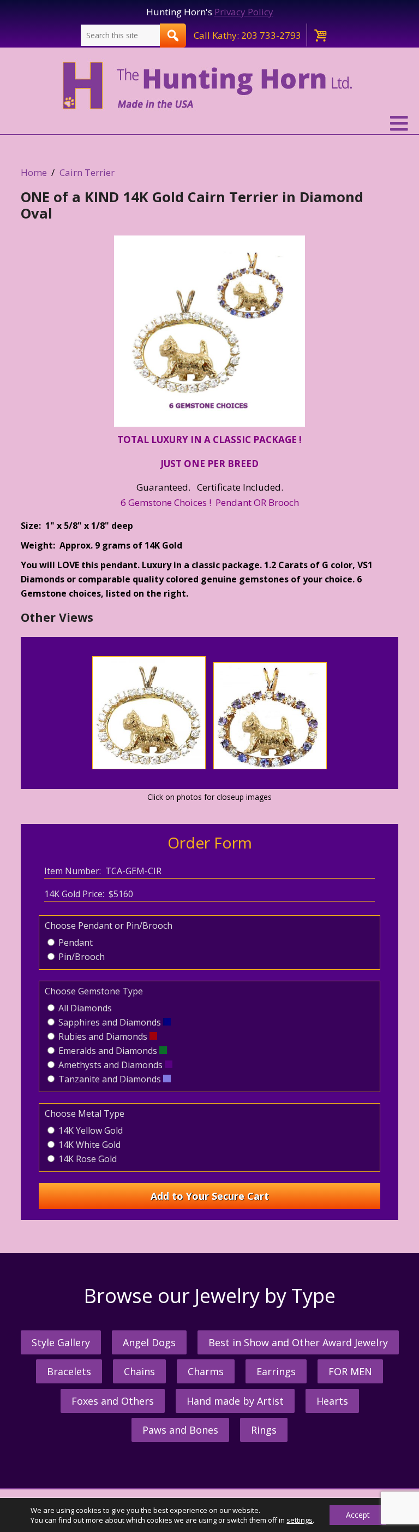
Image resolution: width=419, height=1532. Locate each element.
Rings (264, 1429)
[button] (209, 123)
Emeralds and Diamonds (107, 1051)
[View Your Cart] (320, 34)
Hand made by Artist (235, 1400)
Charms (206, 1371)
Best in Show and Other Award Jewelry (298, 1342)
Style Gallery (61, 1342)
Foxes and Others (112, 1400)
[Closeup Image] (149, 765)
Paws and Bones (180, 1429)
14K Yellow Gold (89, 1130)
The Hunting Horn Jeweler (209, 85)
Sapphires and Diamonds (109, 1022)
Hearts (332, 1400)
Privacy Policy (243, 11)
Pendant (74, 942)
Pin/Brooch (80, 957)
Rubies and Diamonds (102, 1036)
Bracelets (69, 1371)
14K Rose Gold (86, 1159)
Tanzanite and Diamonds (109, 1079)
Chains (139, 1371)
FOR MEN (350, 1371)
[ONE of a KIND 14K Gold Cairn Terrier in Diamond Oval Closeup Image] (210, 331)
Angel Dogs (149, 1342)
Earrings (276, 1371)
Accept (358, 1515)
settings (299, 1520)
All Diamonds (84, 1008)
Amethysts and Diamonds (110, 1065)
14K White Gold (88, 1145)
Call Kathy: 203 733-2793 (247, 35)
